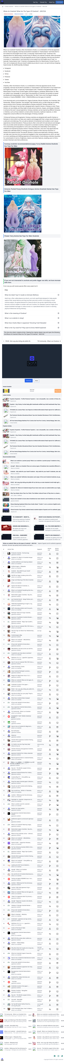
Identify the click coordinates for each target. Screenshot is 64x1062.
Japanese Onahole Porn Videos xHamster (22, 753)
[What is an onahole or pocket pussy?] (6, 461)
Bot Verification (15, 731)
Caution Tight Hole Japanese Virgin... (21, 887)
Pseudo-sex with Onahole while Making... (22, 786)
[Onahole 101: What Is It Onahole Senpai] (6, 489)
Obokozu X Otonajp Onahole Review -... (21, 905)
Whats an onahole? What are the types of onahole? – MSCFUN (31, 6)
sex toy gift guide (15, 1005)
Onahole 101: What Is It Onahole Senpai (21, 557)
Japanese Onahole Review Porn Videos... (21, 772)
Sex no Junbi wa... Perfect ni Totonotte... (21, 790)
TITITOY (32, 391)
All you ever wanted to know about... (20, 644)
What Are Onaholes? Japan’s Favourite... (21, 953)
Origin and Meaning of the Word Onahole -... (22, 580)
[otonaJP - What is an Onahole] (6, 467)
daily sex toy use (15, 746)
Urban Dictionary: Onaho (17, 666)
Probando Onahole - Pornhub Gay (20, 553)
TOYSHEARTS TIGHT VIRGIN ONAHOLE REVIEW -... (21, 716)
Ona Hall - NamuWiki (16, 999)
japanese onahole (16, 554)
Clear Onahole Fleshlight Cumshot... (20, 671)
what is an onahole (16, 559)
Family (23, 506)
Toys (12, 495)
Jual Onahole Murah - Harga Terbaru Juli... (22, 599)
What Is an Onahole (15, 462)
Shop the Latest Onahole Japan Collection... (22, 781)
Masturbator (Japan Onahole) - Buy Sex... (22, 594)
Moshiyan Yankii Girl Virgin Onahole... (21, 612)
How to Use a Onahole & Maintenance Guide (23, 957)
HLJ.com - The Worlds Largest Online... (21, 768)
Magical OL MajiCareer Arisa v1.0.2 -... (21, 675)
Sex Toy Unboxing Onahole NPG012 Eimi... (22, 847)
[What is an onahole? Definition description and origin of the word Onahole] (6, 478)
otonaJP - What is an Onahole (19, 869)
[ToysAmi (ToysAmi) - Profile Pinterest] (6, 400)
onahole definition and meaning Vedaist (21, 562)
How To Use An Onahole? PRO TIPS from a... (22, 626)
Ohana (12, 506)
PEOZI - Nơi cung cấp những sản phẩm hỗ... (22, 689)
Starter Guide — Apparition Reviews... (21, 842)
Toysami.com (13, 401)
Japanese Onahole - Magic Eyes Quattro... (22, 621)
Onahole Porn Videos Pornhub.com (20, 977)
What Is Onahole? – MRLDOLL (19, 914)
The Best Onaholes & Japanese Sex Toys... (22, 966)
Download (59, 2)
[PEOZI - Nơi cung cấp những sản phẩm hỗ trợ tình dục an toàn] (6, 483)
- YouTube (14, 981)
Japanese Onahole (15, 501)
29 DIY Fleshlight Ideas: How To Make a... (22, 1008)
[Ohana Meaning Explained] (6, 505)
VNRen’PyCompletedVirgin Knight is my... (22, 603)
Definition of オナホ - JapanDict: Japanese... (22, 657)
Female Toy (43, 2)
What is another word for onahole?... (20, 804)
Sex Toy (35, 2)
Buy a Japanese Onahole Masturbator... (21, 707)
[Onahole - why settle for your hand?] (6, 472)
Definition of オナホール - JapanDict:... (21, 923)
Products (13, 722)
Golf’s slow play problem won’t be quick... (22, 608)
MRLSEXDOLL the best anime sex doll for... (22, 648)
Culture (15, 495)
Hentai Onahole (13, 422)
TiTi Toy (32, 389)
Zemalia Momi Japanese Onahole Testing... (22, 739)
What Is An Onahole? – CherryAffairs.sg (21, 860)
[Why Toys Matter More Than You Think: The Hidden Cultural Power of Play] (6, 494)
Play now (57, 391)
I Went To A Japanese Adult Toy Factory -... (22, 896)
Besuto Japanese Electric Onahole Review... (22, 757)
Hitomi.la (13, 735)
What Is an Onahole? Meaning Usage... (21, 824)
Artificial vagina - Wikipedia (18, 566)
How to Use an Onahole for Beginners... (21, 726)
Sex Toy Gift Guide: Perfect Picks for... (21, 1004)
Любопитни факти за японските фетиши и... (22, 819)
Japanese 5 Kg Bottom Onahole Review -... (22, 617)
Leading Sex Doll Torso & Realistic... (20, 865)
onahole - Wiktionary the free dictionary (21, 795)
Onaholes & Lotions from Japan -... (20, 684)
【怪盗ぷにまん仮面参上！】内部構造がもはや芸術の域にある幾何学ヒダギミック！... (22, 762)
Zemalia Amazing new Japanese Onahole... (22, 748)
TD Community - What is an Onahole (48, 341)
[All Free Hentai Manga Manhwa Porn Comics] (6, 421)
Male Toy (51, 2)
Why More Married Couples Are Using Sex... (22, 948)
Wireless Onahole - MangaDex (19, 990)
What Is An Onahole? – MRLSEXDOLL (20, 639)
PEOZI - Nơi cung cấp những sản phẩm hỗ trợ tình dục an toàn (17, 341)
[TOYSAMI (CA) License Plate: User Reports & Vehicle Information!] (6, 411)
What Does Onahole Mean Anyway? (20, 698)
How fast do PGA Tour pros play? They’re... (22, 693)
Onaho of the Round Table (18, 928)
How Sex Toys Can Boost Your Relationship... (22, 630)
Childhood (19, 495)
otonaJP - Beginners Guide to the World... (22, 901)
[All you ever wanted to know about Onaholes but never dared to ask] (6, 500)
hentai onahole (9, 6)
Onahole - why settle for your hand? (20, 571)
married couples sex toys (17, 949)
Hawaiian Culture (18, 506)
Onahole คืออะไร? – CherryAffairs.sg (20, 777)
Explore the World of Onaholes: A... (20, 585)
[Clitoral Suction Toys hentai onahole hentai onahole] (6, 510)
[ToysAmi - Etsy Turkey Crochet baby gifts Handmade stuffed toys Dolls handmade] (6, 405)
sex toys (13, 632)
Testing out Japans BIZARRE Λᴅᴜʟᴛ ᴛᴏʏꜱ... (22, 878)
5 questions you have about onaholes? (21, 653)
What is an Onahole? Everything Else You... (22, 590)
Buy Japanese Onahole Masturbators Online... (21, 813)
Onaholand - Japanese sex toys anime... (21, 919)
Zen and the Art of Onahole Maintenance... (22, 874)
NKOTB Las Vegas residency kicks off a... (21, 575)
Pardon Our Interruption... (18, 808)
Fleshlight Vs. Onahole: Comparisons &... (22, 799)
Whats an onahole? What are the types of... (22, 680)
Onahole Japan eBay (16, 635)
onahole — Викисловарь (17, 942)
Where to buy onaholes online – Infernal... (22, 833)
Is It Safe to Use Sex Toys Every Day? (20, 744)
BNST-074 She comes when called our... (21, 938)
